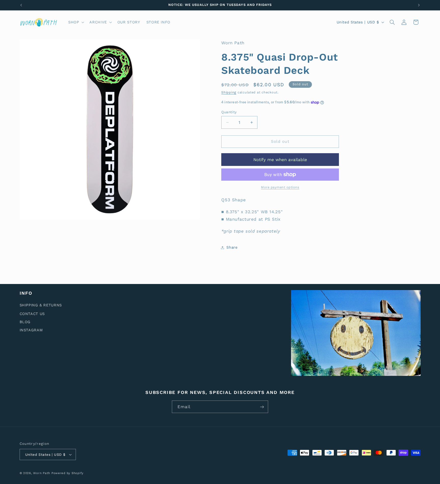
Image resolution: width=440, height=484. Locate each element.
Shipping (228, 92)
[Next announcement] (418, 5)
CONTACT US (32, 313)
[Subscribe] (262, 407)
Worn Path (41, 473)
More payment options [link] (280, 187)
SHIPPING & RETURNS (41, 305)
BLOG (25, 322)
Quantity (229, 112)
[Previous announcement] (21, 5)
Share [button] (231, 247)
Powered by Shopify (67, 473)
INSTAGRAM (31, 330)
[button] (75, 22)
